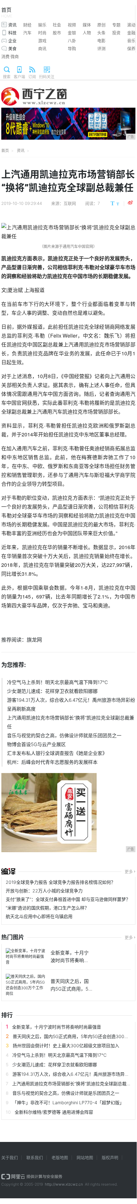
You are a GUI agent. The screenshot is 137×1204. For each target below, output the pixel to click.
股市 (57, 32)
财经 (27, 24)
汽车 (27, 32)
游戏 (42, 40)
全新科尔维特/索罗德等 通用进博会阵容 (54, 1112)
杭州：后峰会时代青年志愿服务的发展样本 (52, 762)
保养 (131, 48)
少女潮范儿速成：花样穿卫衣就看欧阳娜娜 (52, 691)
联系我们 (34, 1157)
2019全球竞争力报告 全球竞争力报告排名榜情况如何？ (60, 882)
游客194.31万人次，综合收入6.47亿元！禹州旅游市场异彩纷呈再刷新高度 (71, 704)
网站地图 (85, 1157)
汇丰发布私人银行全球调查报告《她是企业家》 (57, 753)
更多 (129, 871)
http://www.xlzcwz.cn (64, 1184)
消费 (5, 56)
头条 (101, 32)
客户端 (19, 76)
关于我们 (9, 1157)
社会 (57, 24)
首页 (6, 12)
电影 (101, 40)
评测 (101, 48)
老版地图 (59, 1157)
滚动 (131, 24)
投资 (116, 32)
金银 (72, 32)
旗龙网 (34, 640)
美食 (12, 48)
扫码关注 (46, 76)
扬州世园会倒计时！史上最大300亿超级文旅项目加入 (66, 1045)
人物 (87, 32)
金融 (131, 32)
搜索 (6, 76)
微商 (14, 56)
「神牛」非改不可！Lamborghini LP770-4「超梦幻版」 (68, 1102)
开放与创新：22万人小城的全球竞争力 (44, 890)
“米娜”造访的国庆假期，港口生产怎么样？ (47, 907)
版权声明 (110, 1157)
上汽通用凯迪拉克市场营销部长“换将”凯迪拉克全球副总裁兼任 (70, 722)
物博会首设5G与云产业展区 (36, 744)
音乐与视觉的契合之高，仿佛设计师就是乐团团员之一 (64, 735)
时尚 (42, 32)
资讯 (12, 24)
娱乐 (42, 24)
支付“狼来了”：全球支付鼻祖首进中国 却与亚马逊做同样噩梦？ (68, 899)
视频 (72, 24)
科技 (12, 32)
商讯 (42, 48)
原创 (101, 24)
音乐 (131, 40)
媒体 (87, 24)
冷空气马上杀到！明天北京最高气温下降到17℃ (57, 682)
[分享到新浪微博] (130, 202)
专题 (116, 24)
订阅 (32, 76)
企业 (12, 40)
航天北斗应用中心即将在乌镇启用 (39, 916)
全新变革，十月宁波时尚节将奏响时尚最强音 (56, 1027)
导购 (72, 48)
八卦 (72, 40)
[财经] (8, 871)
